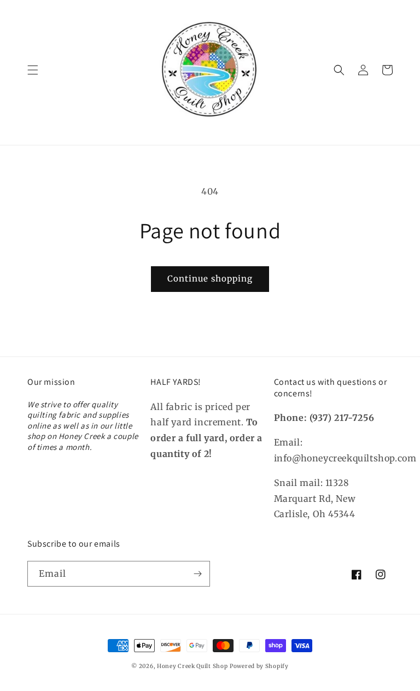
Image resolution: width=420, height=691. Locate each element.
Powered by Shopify (259, 666)
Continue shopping (210, 278)
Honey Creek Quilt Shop (192, 666)
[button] (33, 70)
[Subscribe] (197, 574)
